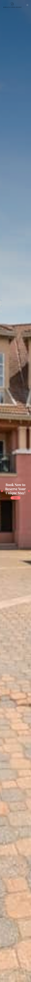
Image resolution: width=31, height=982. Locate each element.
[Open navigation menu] (27, 5)
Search (15, 498)
